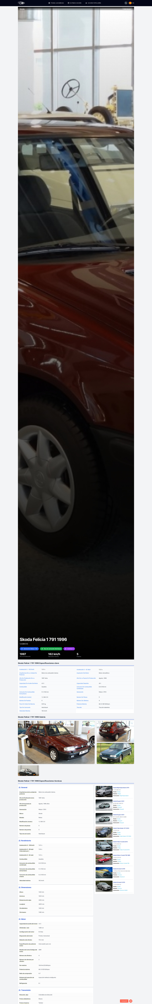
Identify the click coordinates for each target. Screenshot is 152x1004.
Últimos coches (75, 3)
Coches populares (94, 3)
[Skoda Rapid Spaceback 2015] (104, 791)
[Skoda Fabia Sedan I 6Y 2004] (104, 832)
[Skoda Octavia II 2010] (104, 886)
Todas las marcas (57, 3)
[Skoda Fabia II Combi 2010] (104, 845)
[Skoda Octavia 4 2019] (104, 872)
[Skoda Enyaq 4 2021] (104, 805)
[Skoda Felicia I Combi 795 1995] (104, 859)
